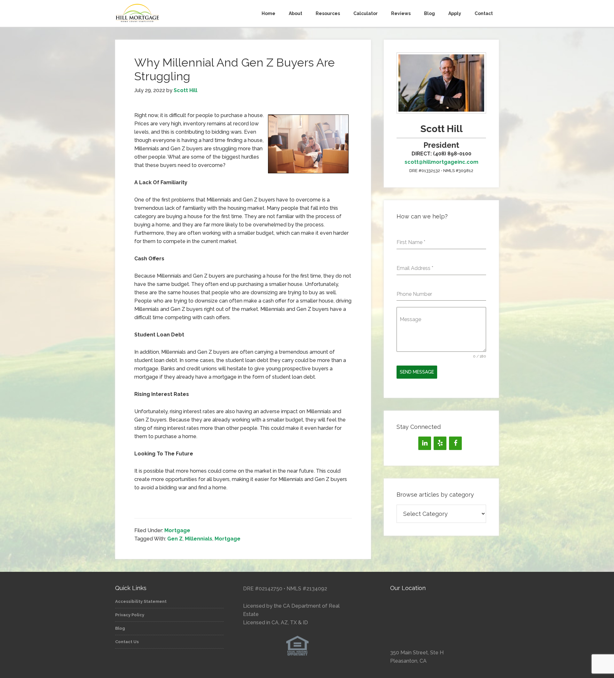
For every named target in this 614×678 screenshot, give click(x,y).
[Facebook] (455, 443)
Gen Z (175, 539)
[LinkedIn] (424, 443)
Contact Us (127, 641)
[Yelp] (440, 443)
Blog (120, 628)
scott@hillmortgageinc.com (441, 162)
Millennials (198, 539)
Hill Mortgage (172, 13)
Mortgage (177, 530)
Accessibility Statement (141, 601)
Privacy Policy (129, 614)
